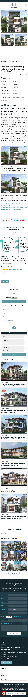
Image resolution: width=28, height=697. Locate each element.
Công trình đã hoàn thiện (9, 536)
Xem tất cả (14, 573)
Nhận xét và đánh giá (6, 266)
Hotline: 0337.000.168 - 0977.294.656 (10, 656)
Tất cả (2, 533)
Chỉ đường (7, 662)
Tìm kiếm (14, 354)
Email (2, 602)
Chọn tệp (9, 616)
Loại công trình (4, 609)
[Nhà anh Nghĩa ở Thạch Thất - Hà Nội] (7, 556)
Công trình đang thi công (9, 538)
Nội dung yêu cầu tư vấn (6, 623)
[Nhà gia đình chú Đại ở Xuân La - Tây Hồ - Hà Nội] (20, 556)
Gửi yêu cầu (14, 633)
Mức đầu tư (3, 613)
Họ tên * (2, 595)
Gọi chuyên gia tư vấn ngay (14, 301)
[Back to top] (25, 688)
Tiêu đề (2, 620)
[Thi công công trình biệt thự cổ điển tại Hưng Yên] (7, 566)
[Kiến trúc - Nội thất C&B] (14, 5)
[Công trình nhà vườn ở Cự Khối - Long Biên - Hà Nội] (20, 546)
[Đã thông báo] (14, 695)
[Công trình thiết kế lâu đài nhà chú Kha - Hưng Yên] (7, 546)
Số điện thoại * (4, 605)
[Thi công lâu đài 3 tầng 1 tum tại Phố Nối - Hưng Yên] (20, 566)
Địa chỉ (2, 598)
